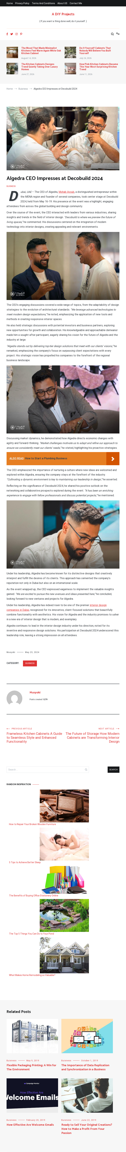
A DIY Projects (63, 14)
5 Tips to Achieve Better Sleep (25, 862)
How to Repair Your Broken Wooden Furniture (32, 824)
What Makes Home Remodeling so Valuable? (32, 975)
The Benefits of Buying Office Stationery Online (33, 895)
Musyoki (11, 652)
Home (10, 3)
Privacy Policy (22, 3)
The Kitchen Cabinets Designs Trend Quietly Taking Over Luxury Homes (39, 67)
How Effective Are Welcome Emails (30, 1124)
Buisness (11, 186)
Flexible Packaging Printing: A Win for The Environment (31, 1067)
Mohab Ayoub (66, 191)
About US (62, 3)
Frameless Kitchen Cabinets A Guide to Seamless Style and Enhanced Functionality (34, 736)
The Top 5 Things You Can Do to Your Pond (31, 933)
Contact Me (76, 3)
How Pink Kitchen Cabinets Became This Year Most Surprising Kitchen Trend (98, 67)
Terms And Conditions (43, 3)
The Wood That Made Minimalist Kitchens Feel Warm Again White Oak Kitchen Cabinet (41, 51)
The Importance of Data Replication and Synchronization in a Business (85, 1067)
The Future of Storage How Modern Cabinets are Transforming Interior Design (92, 736)
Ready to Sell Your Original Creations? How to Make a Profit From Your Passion (86, 1129)
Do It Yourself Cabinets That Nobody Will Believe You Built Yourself (95, 51)
